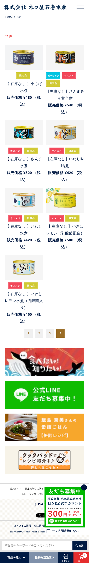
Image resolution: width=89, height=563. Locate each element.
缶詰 (19, 17)
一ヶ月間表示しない (65, 530)
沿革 (23, 494)
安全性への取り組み (40, 494)
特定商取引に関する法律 (38, 488)
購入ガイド (16, 488)
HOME (9, 17)
